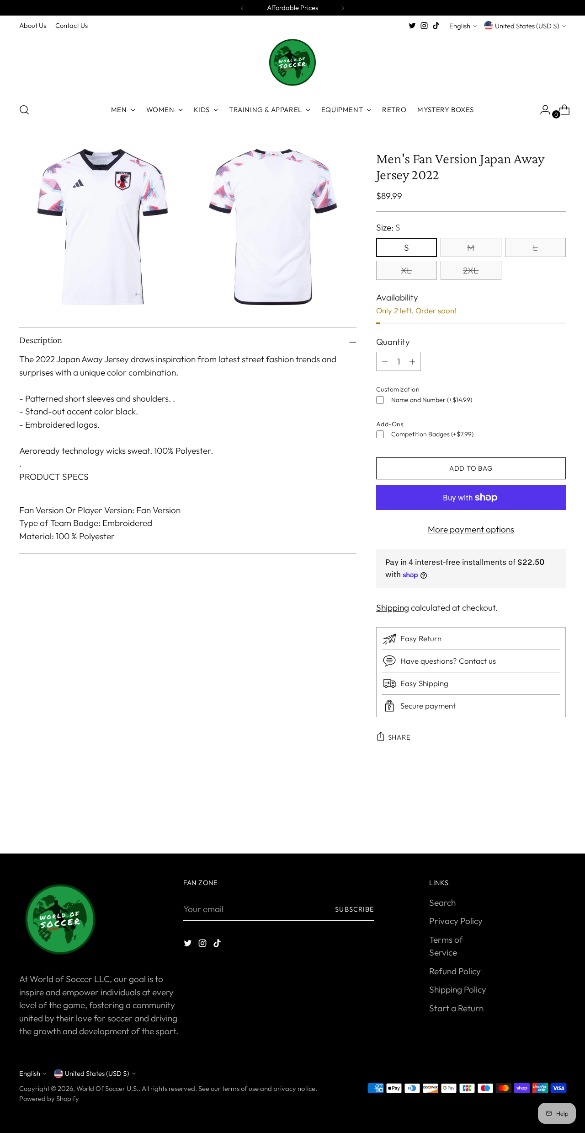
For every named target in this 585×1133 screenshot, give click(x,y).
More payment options (471, 529)
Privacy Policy (456, 920)
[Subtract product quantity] (412, 361)
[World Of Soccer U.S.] (292, 63)
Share (399, 737)
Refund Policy (455, 971)
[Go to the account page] (541, 110)
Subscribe (354, 909)
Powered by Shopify (49, 1098)
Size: (388, 227)
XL (406, 270)
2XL (471, 270)
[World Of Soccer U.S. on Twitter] (412, 25)
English (459, 25)
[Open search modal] (24, 110)
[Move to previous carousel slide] (537, 822)
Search (442, 902)
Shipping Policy (457, 989)
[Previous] (242, 8)
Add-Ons (390, 424)
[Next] (343, 8)
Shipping (392, 607)
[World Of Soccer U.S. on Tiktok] (436, 25)
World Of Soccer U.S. (107, 1088)
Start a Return (456, 1008)
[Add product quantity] (385, 361)
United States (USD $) (527, 25)
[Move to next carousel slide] (558, 822)
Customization (398, 389)
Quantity (393, 341)
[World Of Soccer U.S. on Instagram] (424, 25)
